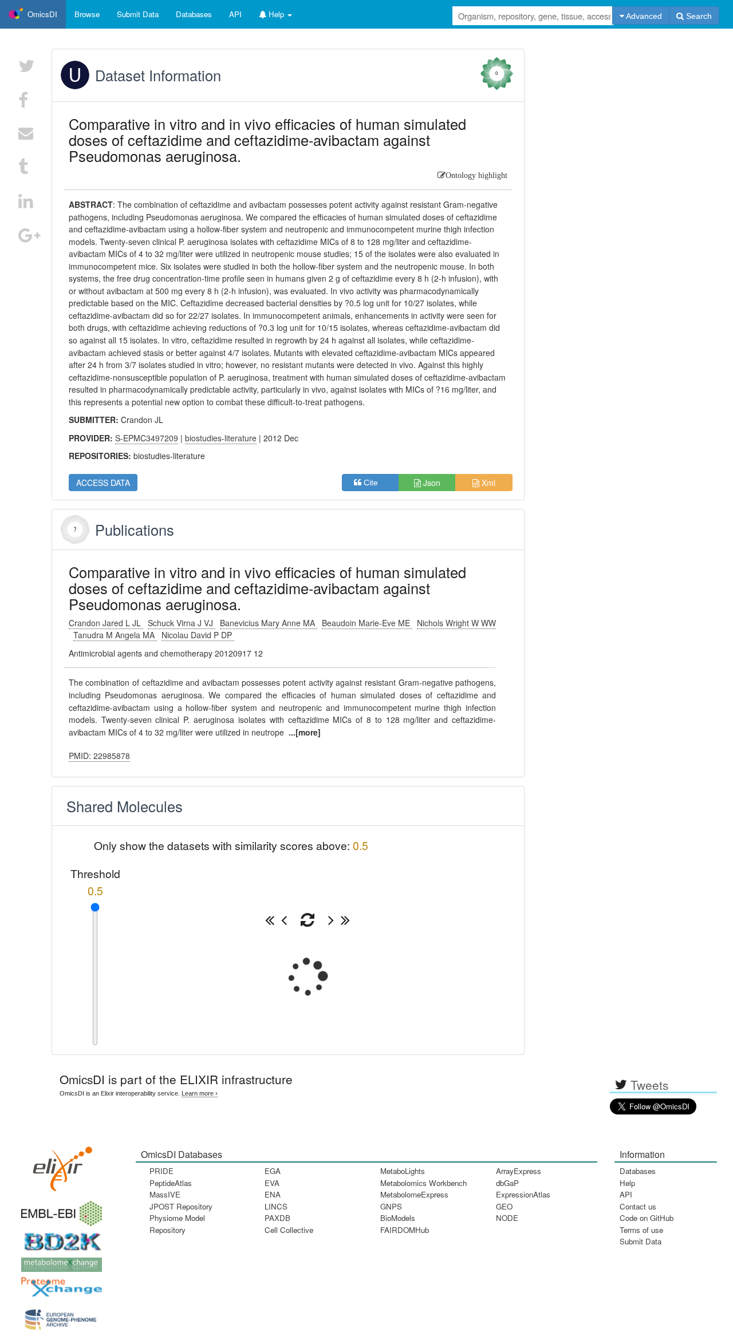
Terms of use (641, 1229)
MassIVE (164, 1194)
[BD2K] (59, 1237)
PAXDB (277, 1217)
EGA (273, 1170)
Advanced (643, 16)
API (626, 1194)
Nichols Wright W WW (456, 623)
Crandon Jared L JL (106, 623)
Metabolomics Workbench (423, 1182)
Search (698, 16)
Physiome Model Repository (177, 1223)
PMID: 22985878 (99, 755)
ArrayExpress (518, 1170)
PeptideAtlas (170, 1182)
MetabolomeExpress (414, 1194)
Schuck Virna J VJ (181, 623)
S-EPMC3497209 (146, 438)
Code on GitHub (646, 1217)
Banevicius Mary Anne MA (268, 623)
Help (627, 1182)
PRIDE (161, 1170)
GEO (504, 1206)
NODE (507, 1217)
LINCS (276, 1206)
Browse (87, 14)
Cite (374, 482)
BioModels (397, 1217)
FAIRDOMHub (404, 1229)
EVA (272, 1182)
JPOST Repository (180, 1206)
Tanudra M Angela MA (115, 635)
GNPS (391, 1206)
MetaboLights (402, 1170)
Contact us (638, 1206)
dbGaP (507, 1182)
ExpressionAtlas (523, 1194)
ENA (273, 1194)
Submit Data (640, 1241)
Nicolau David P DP (197, 635)
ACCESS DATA (103, 482)
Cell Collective (289, 1229)
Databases (194, 14)
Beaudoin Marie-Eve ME (367, 623)
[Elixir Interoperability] (59, 1164)
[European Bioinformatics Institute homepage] (59, 1209)
